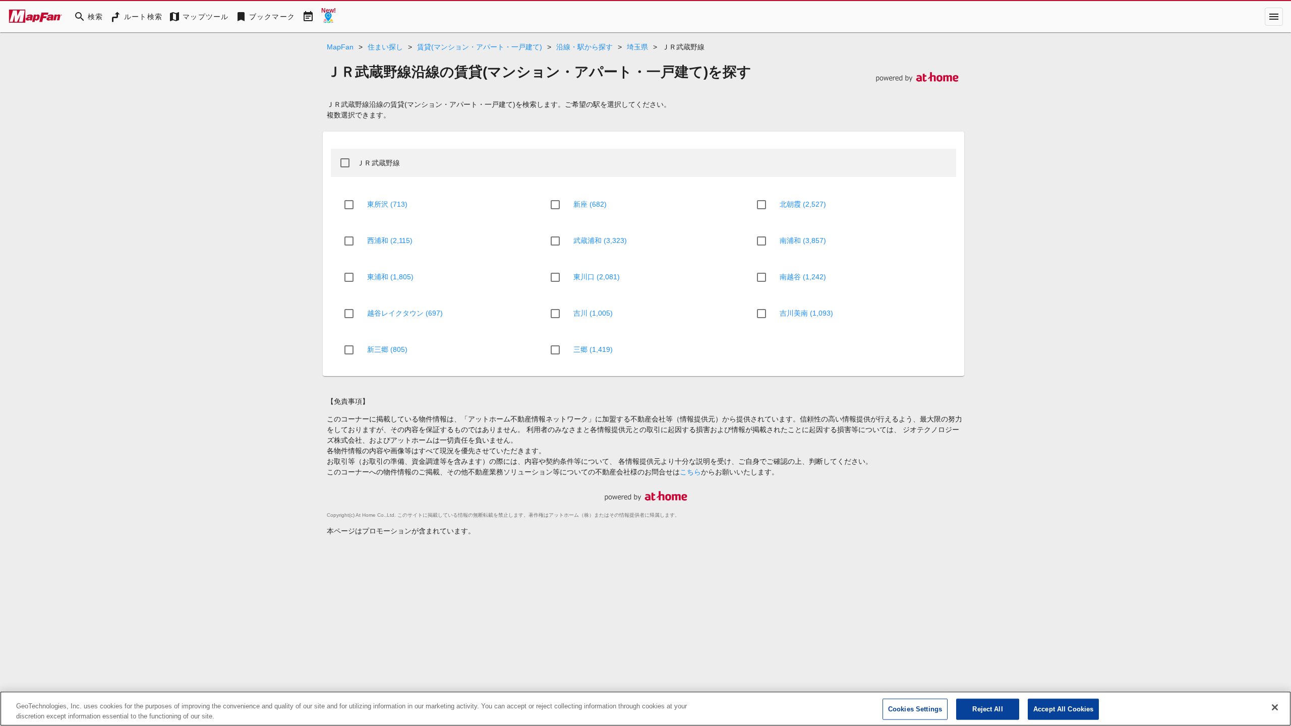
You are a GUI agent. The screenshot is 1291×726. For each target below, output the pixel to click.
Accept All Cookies (1063, 709)
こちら (690, 472)
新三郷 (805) (387, 349)
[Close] (1275, 707)
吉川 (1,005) (593, 313)
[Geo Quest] (328, 17)
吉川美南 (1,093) (806, 313)
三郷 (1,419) (593, 349)
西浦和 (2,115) (390, 240)
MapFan (340, 47)
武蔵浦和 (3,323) (600, 240)
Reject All (987, 709)
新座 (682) (590, 204)
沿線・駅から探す (584, 47)
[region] (645, 708)
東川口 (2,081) (596, 277)
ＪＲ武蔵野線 (378, 163)
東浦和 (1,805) (390, 277)
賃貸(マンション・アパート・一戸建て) (479, 47)
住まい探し (385, 47)
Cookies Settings (915, 709)
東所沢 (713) (387, 204)
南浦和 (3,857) (803, 240)
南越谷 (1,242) (803, 277)
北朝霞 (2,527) (803, 204)
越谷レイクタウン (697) (405, 313)
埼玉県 (637, 47)
